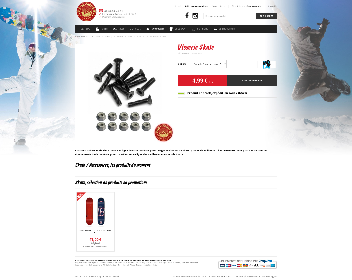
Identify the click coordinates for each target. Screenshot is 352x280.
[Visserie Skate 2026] (124, 93)
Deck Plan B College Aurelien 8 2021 (95, 231)
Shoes (121, 29)
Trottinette (202, 29)
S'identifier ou (246, 6)
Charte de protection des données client (189, 276)
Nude (130, 36)
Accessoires (118, 36)
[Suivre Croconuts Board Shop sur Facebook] (187, 16)
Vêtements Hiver (226, 29)
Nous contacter (218, 6)
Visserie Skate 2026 (158, 36)
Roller (104, 29)
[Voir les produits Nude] (267, 64)
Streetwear (180, 29)
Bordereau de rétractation (220, 276)
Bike (88, 29)
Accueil (178, 6)
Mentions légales (269, 276)
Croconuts (95, 36)
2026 (139, 36)
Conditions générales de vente (247, 276)
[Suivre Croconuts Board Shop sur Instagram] (195, 16)
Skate (138, 29)
